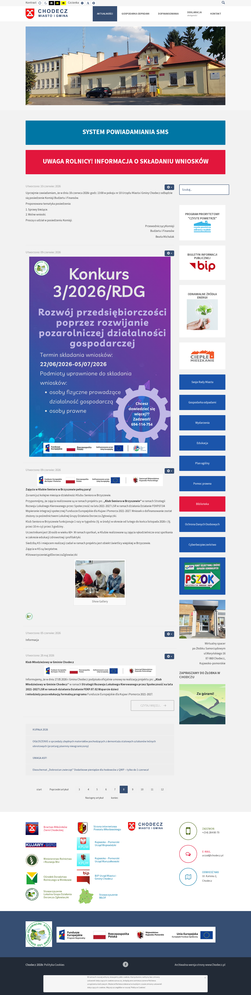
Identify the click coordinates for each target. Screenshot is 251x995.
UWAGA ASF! (40, 758)
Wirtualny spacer (215, 643)
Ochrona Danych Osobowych (202, 524)
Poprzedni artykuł (59, 789)
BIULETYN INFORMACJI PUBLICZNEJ (202, 256)
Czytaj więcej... (151, 705)
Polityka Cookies (54, 965)
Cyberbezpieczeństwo (202, 544)
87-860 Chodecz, (215, 658)
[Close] (205, 977)
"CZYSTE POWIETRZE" (202, 218)
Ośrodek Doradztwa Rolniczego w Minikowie (58, 878)
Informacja (32, 640)
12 (162, 789)
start (39, 789)
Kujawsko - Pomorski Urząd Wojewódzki (107, 843)
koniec (114, 797)
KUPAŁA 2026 (40, 729)
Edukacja (202, 443)
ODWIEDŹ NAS (210, 872)
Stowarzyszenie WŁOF (108, 896)
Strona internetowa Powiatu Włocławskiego (107, 828)
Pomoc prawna (202, 483)
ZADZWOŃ (208, 828)
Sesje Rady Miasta (202, 382)
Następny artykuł (94, 797)
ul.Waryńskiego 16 (214, 653)
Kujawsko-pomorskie (212, 663)
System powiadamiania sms (125, 132)
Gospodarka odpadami (202, 402)
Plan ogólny (202, 463)
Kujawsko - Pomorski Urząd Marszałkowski (107, 859)
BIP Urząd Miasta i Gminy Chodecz (105, 877)
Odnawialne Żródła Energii (202, 295)
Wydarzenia (202, 423)
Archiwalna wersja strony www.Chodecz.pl (200, 965)
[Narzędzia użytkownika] (169, 187)
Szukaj (223, 2)
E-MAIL (206, 851)
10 (142, 789)
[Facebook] (125, 964)
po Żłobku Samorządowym (208, 648)
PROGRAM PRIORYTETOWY (202, 214)
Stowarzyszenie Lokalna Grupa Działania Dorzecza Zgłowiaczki (58, 894)
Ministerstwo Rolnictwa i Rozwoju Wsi (58, 860)
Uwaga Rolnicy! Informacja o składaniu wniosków (125, 161)
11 (152, 789)
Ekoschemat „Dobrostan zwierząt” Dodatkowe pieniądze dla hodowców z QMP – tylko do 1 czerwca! (91, 769)
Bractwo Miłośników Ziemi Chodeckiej (55, 828)
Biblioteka (202, 504)
